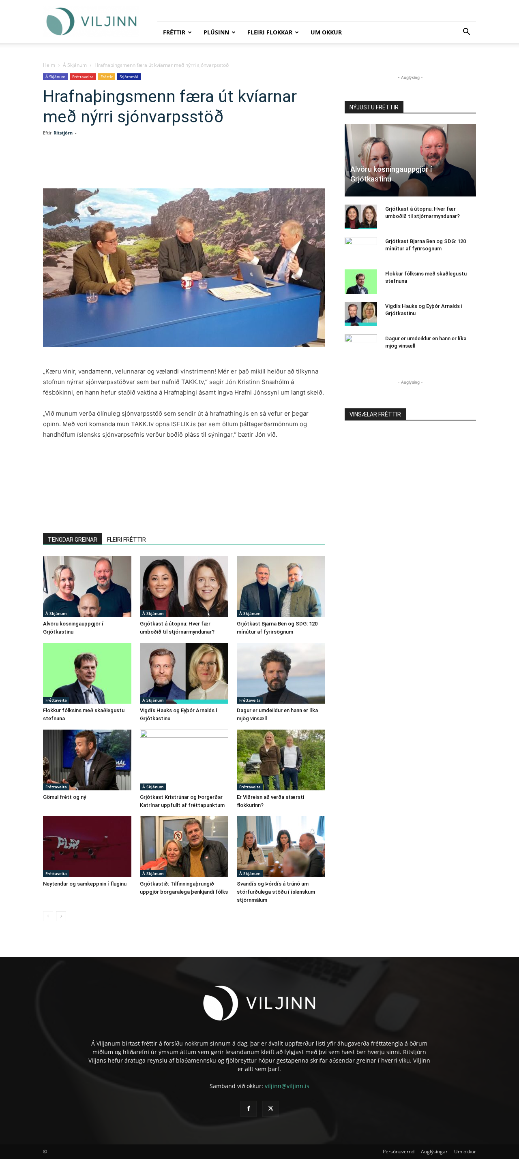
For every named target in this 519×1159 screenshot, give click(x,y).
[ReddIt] (153, 165)
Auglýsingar (434, 1151)
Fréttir (174, 32)
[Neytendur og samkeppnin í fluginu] (87, 846)
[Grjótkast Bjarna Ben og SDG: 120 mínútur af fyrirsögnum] (281, 586)
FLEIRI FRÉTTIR (126, 539)
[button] (466, 32)
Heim (49, 65)
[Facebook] (97, 165)
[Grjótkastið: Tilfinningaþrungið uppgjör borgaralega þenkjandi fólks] (184, 846)
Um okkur (326, 32)
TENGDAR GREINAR (72, 539)
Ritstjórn (63, 133)
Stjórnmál (129, 76)
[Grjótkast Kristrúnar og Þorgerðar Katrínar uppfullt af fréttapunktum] (184, 760)
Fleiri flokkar (269, 32)
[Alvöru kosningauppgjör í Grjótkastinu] (87, 586)
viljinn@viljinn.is (287, 1086)
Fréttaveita (83, 76)
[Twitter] (116, 165)
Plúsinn (216, 32)
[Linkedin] (135, 165)
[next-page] (61, 916)
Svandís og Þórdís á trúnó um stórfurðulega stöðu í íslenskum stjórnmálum (276, 892)
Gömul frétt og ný (64, 797)
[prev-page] (48, 916)
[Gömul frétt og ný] (87, 760)
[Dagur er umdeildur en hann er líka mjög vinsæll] (281, 673)
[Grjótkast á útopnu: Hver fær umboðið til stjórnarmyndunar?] (184, 586)
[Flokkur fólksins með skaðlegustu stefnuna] (87, 673)
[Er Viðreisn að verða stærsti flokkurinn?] (281, 760)
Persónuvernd (398, 1151)
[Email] (172, 165)
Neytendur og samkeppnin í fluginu (85, 884)
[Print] (190, 165)
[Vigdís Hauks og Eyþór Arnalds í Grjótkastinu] (184, 673)
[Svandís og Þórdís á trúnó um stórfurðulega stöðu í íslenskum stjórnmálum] (281, 846)
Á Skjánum (75, 65)
